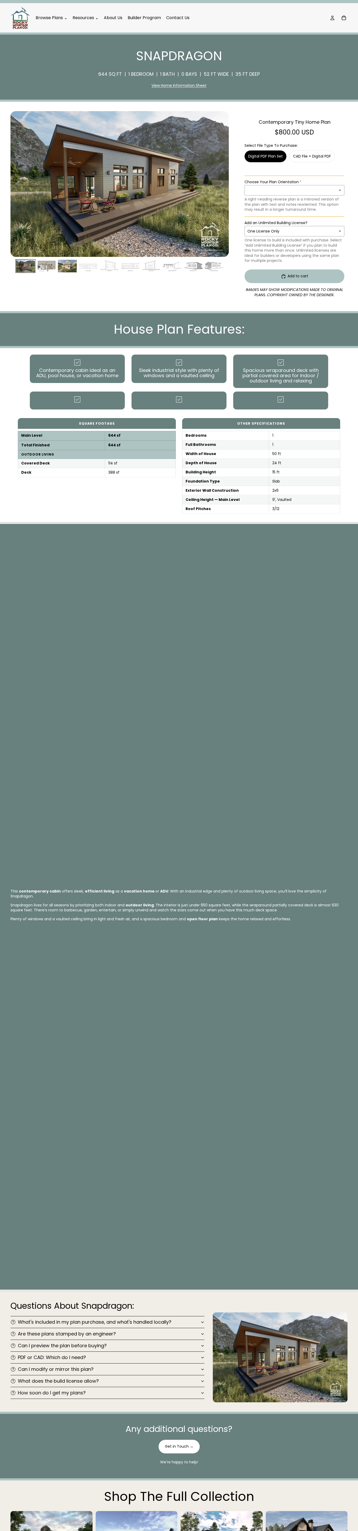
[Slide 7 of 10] (151, 266)
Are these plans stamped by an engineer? (67, 1333)
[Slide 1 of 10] (25, 266)
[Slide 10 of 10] (214, 266)
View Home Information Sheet (179, 85)
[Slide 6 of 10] (130, 266)
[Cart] (344, 18)
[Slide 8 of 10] (172, 266)
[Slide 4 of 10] (88, 266)
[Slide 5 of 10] (109, 266)
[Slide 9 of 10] (193, 266)
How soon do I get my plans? (52, 1392)
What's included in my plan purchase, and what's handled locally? (94, 1322)
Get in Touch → (179, 1446)
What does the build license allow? (58, 1381)
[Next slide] (223, 184)
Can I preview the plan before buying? (62, 1345)
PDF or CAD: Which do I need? (52, 1357)
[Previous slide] (16, 184)
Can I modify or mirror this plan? (56, 1369)
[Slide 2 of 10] (46, 266)
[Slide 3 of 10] (67, 266)
